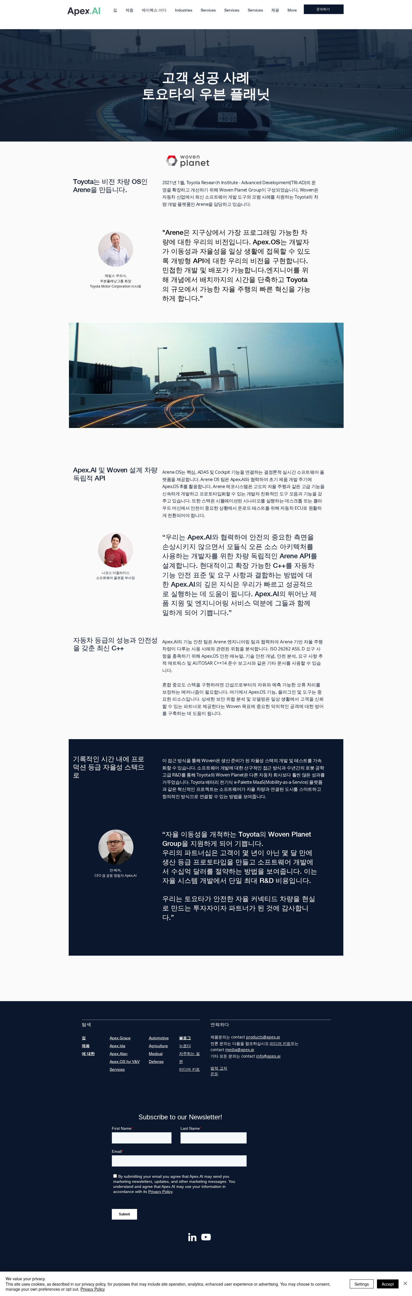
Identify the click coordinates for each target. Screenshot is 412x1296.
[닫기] (405, 1284)
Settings (362, 1284)
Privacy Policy (92, 1289)
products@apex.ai (263, 1037)
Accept (388, 1284)
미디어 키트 (280, 1043)
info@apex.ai (268, 1056)
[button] (129, 10)
